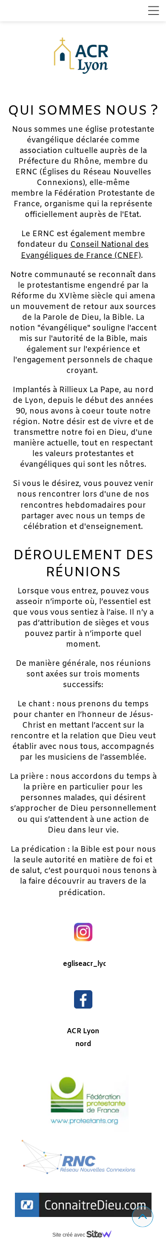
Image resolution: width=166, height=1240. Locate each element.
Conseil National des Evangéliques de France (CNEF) (85, 250)
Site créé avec (69, 1235)
